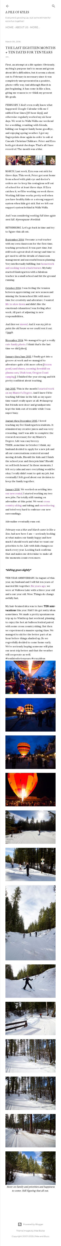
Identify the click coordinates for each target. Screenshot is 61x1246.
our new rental (13, 493)
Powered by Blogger (33, 1224)
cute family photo (15, 344)
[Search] (54, 5)
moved (23, 324)
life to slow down (15, 304)
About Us (21, 27)
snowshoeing (47, 505)
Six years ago (38, 586)
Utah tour (25, 372)
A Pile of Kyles (17, 12)
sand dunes (18, 368)
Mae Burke (39, 1230)
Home (9, 27)
